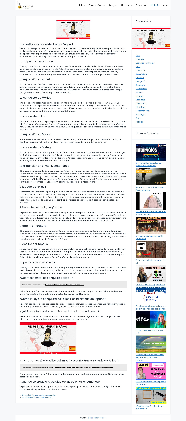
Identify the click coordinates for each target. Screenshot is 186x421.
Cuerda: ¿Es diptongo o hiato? (150, 284)
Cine (138, 66)
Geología (140, 85)
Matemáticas (142, 110)
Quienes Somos (97, 5)
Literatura (126, 5)
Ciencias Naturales (145, 63)
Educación (141, 5)
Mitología (140, 114)
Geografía (141, 81)
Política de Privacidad (96, 418)
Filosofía (140, 77)
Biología (140, 59)
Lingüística (141, 103)
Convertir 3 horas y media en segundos (39, 395)
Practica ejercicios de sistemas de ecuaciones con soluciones (151, 307)
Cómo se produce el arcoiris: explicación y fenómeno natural (150, 357)
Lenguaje (140, 99)
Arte (165, 5)
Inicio (82, 5)
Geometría (141, 88)
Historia (155, 5)
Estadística (141, 74)
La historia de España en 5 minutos (36, 397)
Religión (139, 121)
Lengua (113, 5)
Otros (138, 118)
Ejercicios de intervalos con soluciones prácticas (149, 164)
